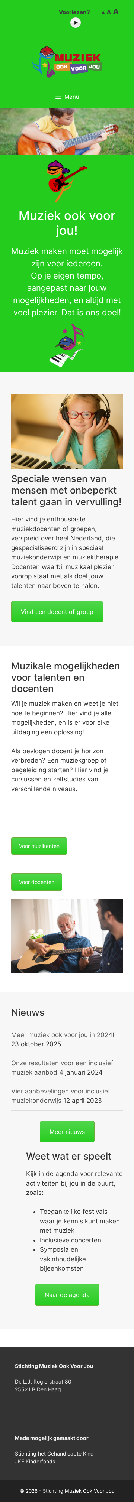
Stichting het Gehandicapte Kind (54, 1453)
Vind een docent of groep (57, 611)
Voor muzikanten (39, 846)
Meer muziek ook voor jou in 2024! (62, 1034)
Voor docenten (36, 882)
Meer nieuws (67, 1131)
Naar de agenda (67, 1294)
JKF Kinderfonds (35, 1461)
